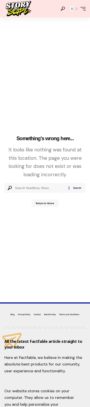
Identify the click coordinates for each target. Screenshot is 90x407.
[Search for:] (40, 188)
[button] (63, 9)
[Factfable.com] (18, 9)
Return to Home (45, 203)
